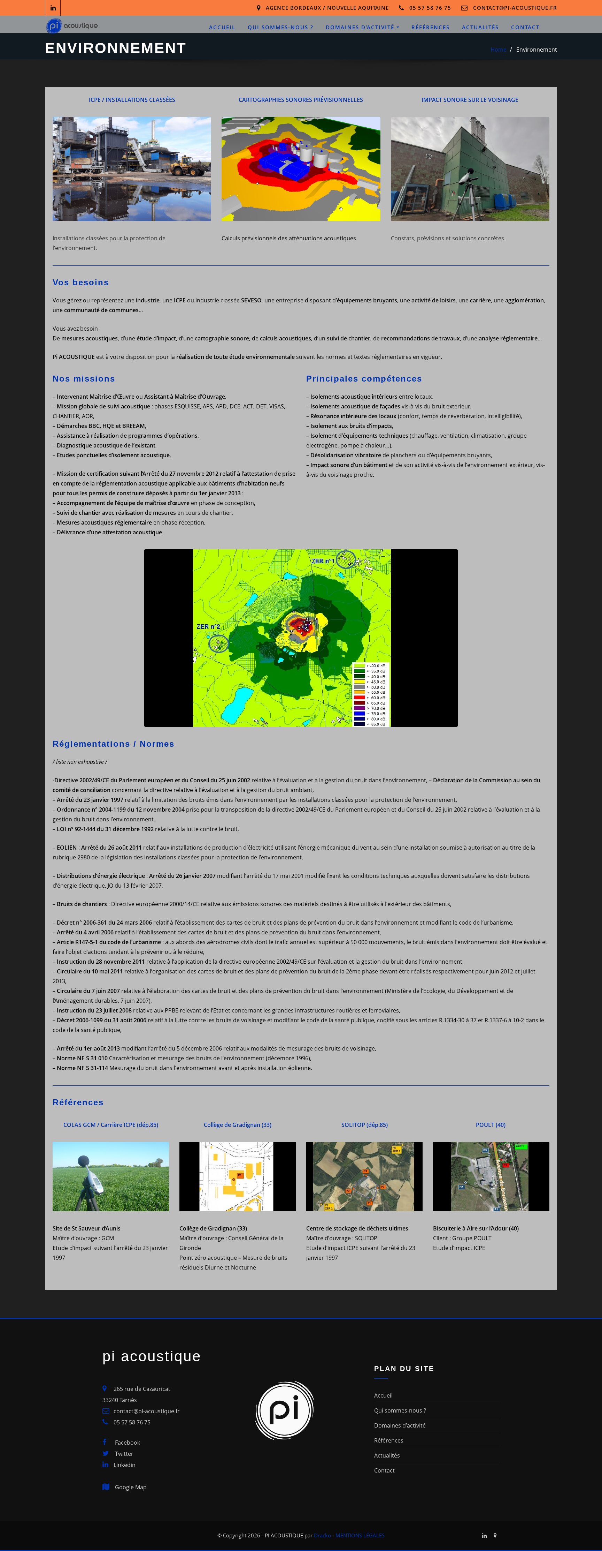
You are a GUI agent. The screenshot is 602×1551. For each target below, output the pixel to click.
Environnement (536, 49)
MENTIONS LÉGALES (360, 1535)
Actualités (480, 27)
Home (499, 49)
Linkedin (125, 1465)
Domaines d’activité (361, 27)
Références (430, 27)
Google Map (130, 1487)
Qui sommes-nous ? (281, 27)
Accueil (222, 27)
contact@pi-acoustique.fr (515, 7)
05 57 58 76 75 (430, 7)
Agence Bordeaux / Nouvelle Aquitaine (327, 7)
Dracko (322, 1535)
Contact (525, 27)
